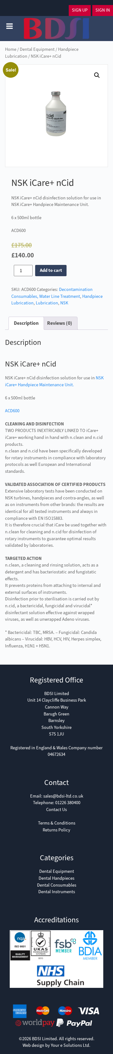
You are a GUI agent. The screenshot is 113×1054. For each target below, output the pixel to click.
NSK (64, 303)
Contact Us (56, 810)
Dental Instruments (56, 892)
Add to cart (51, 270)
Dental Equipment (37, 49)
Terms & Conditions (56, 823)
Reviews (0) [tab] (59, 323)
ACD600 (12, 411)
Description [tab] (26, 323)
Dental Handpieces (56, 878)
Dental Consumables (56, 885)
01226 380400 (67, 803)
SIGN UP (80, 10)
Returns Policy (56, 830)
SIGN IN (102, 10)
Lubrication (47, 303)
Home (10, 49)
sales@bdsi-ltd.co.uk (63, 796)
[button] (97, 75)
